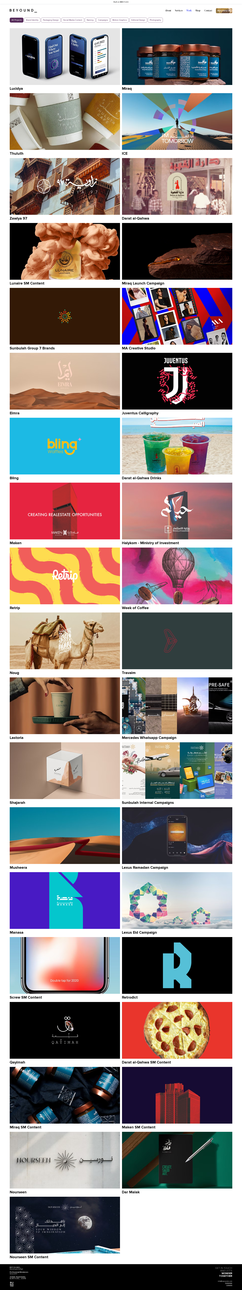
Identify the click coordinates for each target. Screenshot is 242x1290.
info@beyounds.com (225, 1281)
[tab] (16, 20)
